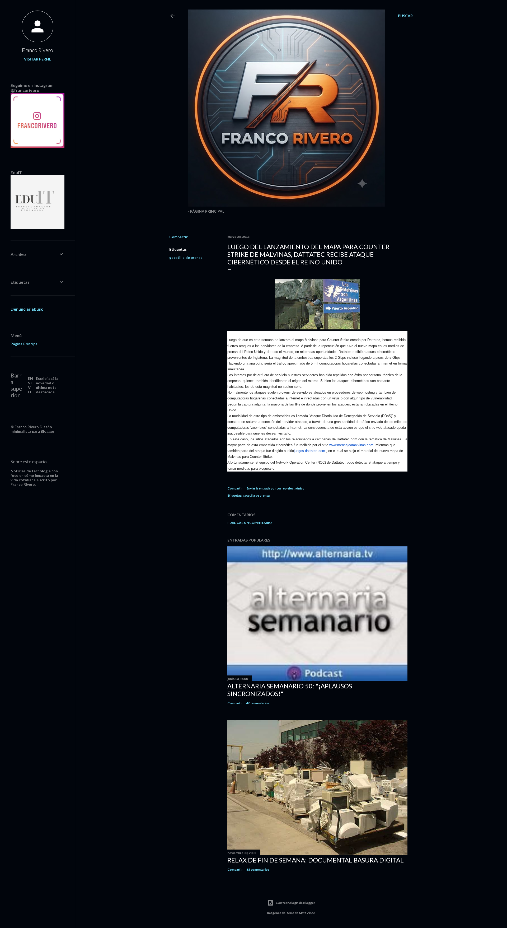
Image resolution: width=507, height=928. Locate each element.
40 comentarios (257, 703)
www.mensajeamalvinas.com (351, 445)
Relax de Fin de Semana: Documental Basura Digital (315, 860)
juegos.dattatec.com (309, 451)
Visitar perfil (37, 59)
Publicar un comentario (249, 523)
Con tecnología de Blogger (295, 903)
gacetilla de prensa (186, 257)
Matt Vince (307, 913)
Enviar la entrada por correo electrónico (275, 488)
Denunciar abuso (27, 308)
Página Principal (207, 211)
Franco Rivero (37, 50)
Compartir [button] (178, 237)
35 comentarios (257, 869)
